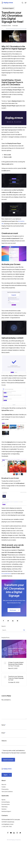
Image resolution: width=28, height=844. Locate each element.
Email (4, 733)
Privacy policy (5, 789)
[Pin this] (17, 620)
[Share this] (3, 620)
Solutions (4, 809)
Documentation (6, 573)
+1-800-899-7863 (7, 826)
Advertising (4, 806)
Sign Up (3, 799)
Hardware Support (8, 8)
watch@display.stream (7, 824)
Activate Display (6, 802)
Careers (4, 787)
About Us (4, 784)
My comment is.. (6, 700)
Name (4, 725)
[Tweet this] (8, 620)
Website (4, 741)
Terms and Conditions (7, 791)
